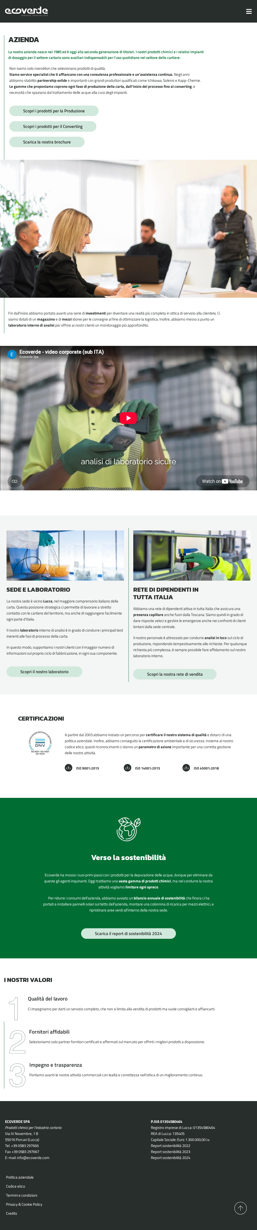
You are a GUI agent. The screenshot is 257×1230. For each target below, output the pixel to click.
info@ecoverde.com (33, 1158)
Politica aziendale (20, 1177)
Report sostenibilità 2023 (170, 1152)
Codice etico (15, 1186)
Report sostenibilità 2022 (170, 1145)
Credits (11, 1213)
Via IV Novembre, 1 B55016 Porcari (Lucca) (22, 1136)
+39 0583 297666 (25, 1145)
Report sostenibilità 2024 (170, 1158)
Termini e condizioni (21, 1195)
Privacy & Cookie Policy (24, 1204)
